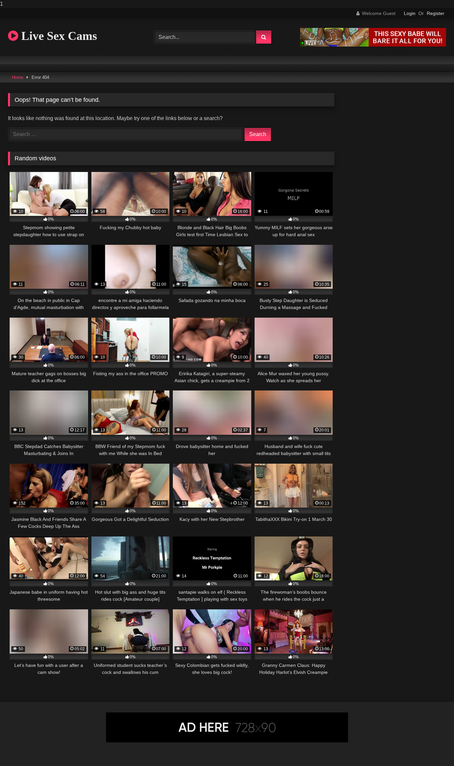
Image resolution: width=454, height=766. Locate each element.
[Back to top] (433, 747)
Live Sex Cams (57, 36)
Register (435, 13)
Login (409, 13)
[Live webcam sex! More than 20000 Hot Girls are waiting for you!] (373, 45)
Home (17, 77)
